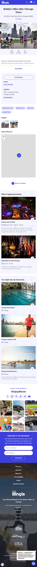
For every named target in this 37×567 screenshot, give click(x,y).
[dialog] (2, 564)
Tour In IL (18, 466)
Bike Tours (30, 108)
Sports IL (19, 470)
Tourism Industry (18, 484)
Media (18, 480)
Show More (18, 68)
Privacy (18, 513)
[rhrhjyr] (14, 124)
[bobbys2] (5, 124)
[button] (19, 155)
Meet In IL (18, 473)
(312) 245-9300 (8, 84)
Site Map (18, 516)
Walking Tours (20, 108)
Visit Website (18, 77)
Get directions (8, 97)
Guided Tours (6, 112)
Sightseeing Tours (7, 108)
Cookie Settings (18, 520)
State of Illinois (18, 510)
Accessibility (18, 477)
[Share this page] (20, 23)
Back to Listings (20, 183)
